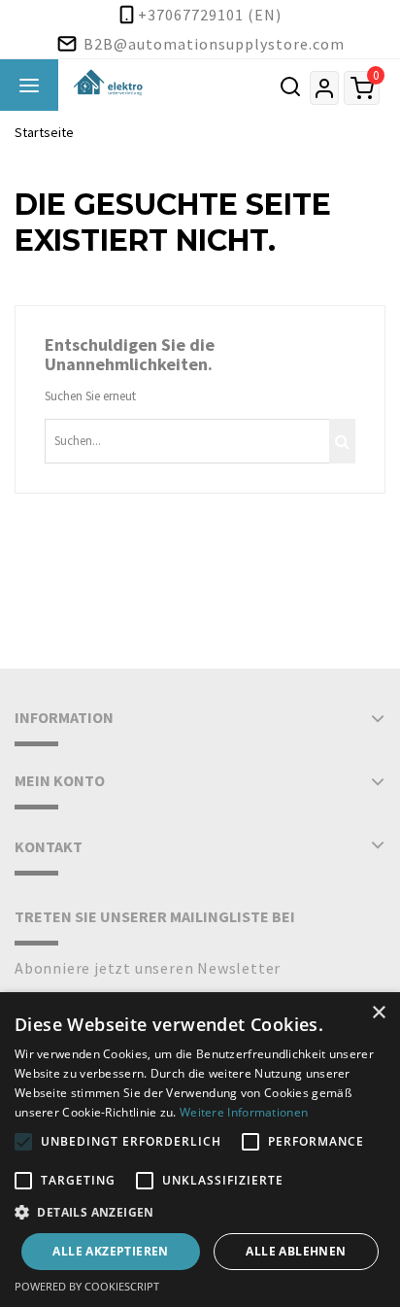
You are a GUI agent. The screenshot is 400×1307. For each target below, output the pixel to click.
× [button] (378, 1013)
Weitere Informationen (244, 1112)
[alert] (200, 1149)
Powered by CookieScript (87, 1286)
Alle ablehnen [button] (296, 1251)
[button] (200, 1212)
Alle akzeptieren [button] (110, 1251)
